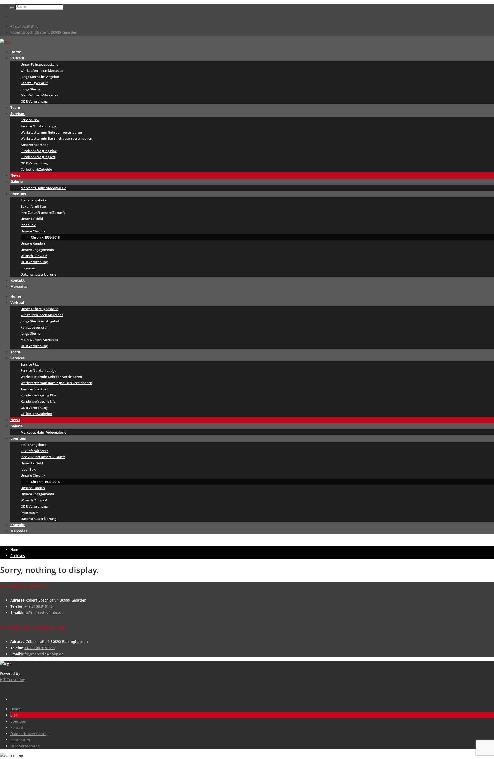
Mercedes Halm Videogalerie (43, 188)
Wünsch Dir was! (34, 255)
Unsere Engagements (37, 249)
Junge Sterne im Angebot (40, 76)
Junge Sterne (30, 89)
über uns (18, 193)
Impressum (29, 268)
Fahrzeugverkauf (34, 83)
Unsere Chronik (33, 231)
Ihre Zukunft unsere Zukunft (43, 212)
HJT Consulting (12, 679)
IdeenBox (28, 225)
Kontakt (17, 280)
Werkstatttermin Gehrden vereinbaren (51, 132)
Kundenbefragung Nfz (38, 157)
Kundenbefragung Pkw (39, 150)
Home (15, 51)
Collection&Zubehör (36, 169)
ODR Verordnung (34, 101)
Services (17, 113)
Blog (14, 715)
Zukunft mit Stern (34, 206)
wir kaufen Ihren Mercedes (42, 70)
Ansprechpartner (34, 144)
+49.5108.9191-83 (39, 647)
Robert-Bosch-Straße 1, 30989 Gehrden (43, 32)
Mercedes (18, 286)
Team (15, 107)
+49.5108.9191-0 (24, 26)
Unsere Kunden (33, 243)
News (15, 175)
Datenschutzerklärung (38, 274)
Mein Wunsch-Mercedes (39, 95)
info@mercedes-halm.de (42, 612)
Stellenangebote (33, 200)
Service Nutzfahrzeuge (38, 126)
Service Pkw (30, 120)
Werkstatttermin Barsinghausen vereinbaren (56, 138)
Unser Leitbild (32, 218)
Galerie (16, 181)
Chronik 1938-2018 (45, 237)
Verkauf (17, 58)
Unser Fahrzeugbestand (39, 64)
